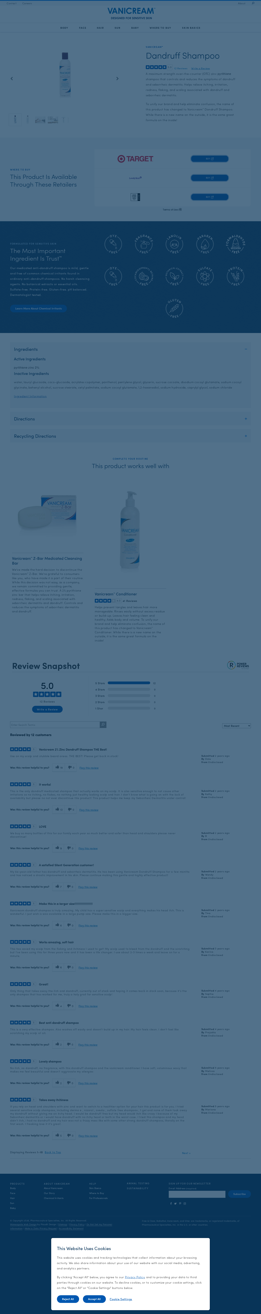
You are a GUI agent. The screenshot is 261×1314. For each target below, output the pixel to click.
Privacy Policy (135, 1277)
